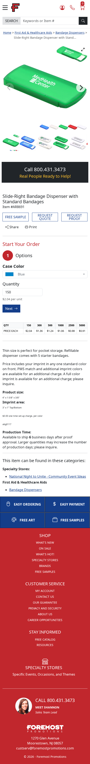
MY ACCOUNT (45, 591)
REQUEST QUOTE (45, 217)
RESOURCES (45, 645)
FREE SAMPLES (72, 520)
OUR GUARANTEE (45, 602)
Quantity (11, 284)
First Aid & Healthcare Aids (33, 33)
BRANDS (45, 566)
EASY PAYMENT (72, 504)
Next (9, 308)
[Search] (83, 21)
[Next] (80, 87)
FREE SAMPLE (15, 217)
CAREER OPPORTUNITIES (45, 620)
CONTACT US (45, 597)
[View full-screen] (82, 49)
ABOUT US (45, 614)
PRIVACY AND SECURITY (45, 608)
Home (7, 33)
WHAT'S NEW (45, 542)
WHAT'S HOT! (45, 554)
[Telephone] (72, 7)
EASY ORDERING (27, 504)
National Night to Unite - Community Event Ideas (47, 476)
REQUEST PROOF (74, 217)
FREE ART (27, 520)
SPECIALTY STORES (45, 560)
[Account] (62, 7)
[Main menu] (7, 7)
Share (14, 227)
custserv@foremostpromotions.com (45, 748)
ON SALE (45, 548)
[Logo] (15, 7)
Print (32, 227)
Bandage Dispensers (70, 33)
